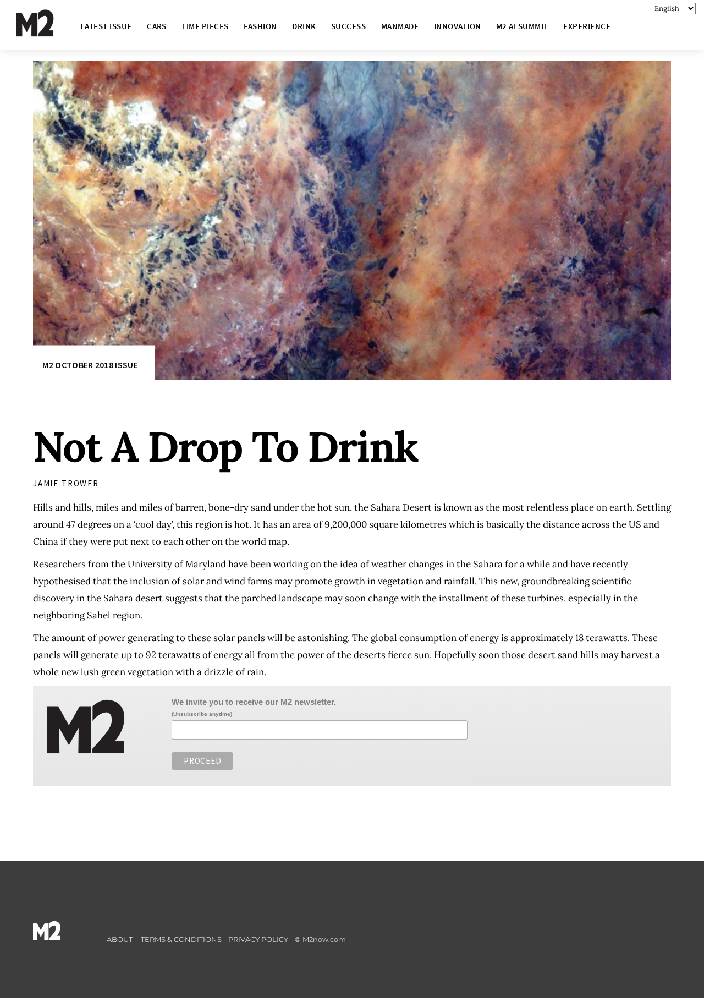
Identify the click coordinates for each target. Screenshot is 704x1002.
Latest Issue (106, 26)
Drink (304, 26)
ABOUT (120, 939)
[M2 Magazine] (45, 31)
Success (348, 26)
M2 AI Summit (522, 26)
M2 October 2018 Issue (90, 365)
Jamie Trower (66, 483)
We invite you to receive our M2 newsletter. (254, 702)
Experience (586, 26)
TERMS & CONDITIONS (181, 939)
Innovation (457, 26)
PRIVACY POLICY (258, 939)
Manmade (400, 26)
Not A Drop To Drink (225, 446)
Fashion (260, 26)
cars (157, 26)
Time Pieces (205, 26)
